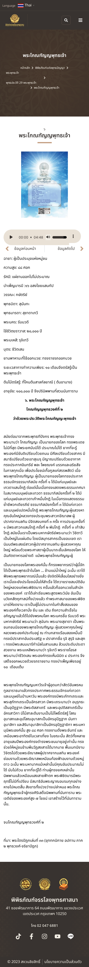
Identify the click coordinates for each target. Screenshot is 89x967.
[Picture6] (44, 185)
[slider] (59, 237)
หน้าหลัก (25, 68)
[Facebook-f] (31, 936)
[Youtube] (58, 936)
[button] (80, 20)
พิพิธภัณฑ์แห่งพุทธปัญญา (50, 68)
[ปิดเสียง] (48, 237)
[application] (36, 237)
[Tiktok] (18, 936)
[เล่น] (11, 237)
